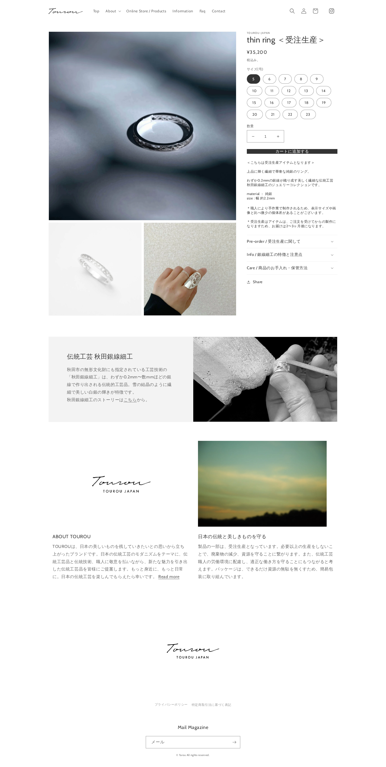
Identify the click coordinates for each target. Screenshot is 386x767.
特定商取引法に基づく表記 (211, 705)
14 (324, 90)
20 (254, 114)
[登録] (234, 742)
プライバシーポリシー (171, 704)
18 (307, 102)
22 (290, 114)
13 (306, 90)
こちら (130, 399)
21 (273, 114)
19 (324, 102)
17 (289, 102)
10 (254, 90)
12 (289, 90)
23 (308, 114)
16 (272, 102)
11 (272, 90)
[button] (112, 11)
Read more (168, 576)
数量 (250, 126)
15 (254, 102)
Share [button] (258, 281)
